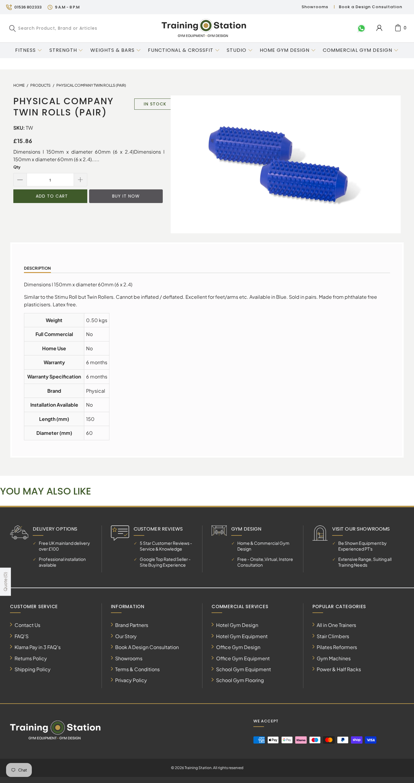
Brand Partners (131, 625)
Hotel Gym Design (237, 625)
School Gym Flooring (240, 680)
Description (37, 268)
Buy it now (126, 196)
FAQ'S (21, 636)
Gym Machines (334, 658)
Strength (63, 50)
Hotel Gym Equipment (242, 636)
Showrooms (315, 7)
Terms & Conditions (137, 669)
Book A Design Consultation (147, 647)
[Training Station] (204, 28)
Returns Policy (31, 658)
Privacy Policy (131, 680)
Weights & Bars (112, 50)
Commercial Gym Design (358, 50)
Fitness (25, 50)
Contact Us (27, 625)
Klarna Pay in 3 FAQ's (38, 647)
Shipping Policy (33, 669)
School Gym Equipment (243, 669)
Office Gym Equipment (243, 658)
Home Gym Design (284, 50)
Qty (17, 167)
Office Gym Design (238, 647)
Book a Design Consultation (370, 7)
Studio (236, 50)
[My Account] (379, 28)
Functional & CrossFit (180, 50)
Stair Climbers (333, 636)
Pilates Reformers (337, 647)
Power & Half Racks (339, 669)
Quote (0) (5, 581)
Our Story (126, 636)
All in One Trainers (336, 625)
